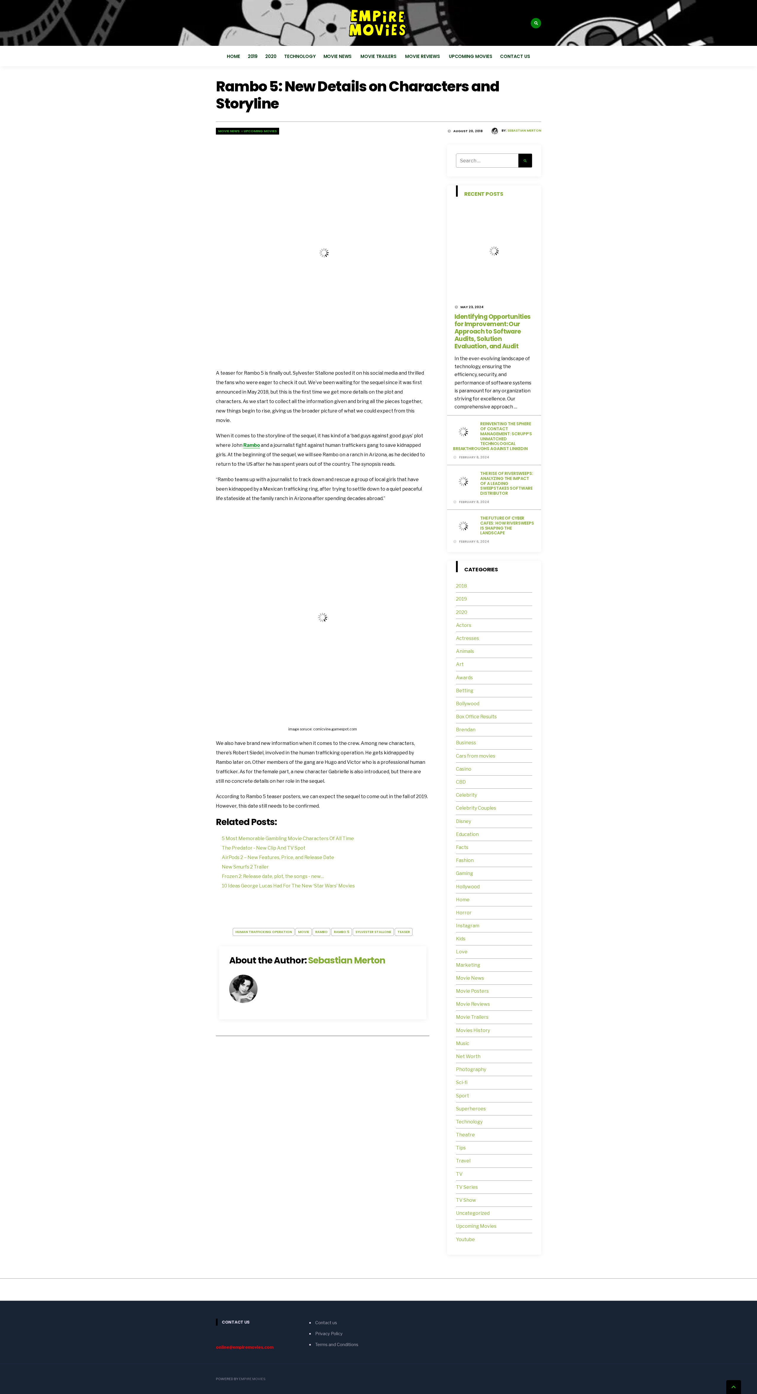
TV (459, 1174)
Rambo (251, 445)
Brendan (465, 729)
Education (467, 834)
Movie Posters (473, 991)
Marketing (468, 965)
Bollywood (467, 703)
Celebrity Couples (476, 808)
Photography (471, 1069)
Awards (464, 677)
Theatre (465, 1135)
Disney (463, 821)
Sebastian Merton (524, 130)
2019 (253, 56)
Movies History (473, 1030)
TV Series (467, 1187)
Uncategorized (473, 1213)
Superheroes (471, 1109)
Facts (462, 847)
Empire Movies (252, 1379)
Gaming (464, 873)
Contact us (515, 56)
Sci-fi (462, 1082)
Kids (460, 939)
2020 (270, 56)
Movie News (338, 56)
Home (233, 56)
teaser (403, 931)
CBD (461, 782)
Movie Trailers (378, 56)
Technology (300, 56)
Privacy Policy (329, 1333)
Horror (464, 913)
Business (466, 742)
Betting (464, 690)
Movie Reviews (423, 56)
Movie (303, 931)
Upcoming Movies (470, 56)
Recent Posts (483, 194)
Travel (463, 1161)
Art (460, 664)
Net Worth (468, 1056)
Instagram (467, 926)
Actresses (467, 638)
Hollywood (468, 887)
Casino (463, 769)
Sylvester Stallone (373, 931)
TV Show (466, 1200)
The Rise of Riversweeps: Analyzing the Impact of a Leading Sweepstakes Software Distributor (506, 483)
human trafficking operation (263, 931)
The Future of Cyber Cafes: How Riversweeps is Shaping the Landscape (507, 525)
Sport (462, 1096)
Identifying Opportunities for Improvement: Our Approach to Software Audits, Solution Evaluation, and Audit (492, 331)
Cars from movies (475, 756)
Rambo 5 (341, 931)
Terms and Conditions (336, 1344)
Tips (461, 1148)
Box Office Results (476, 716)
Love (462, 952)
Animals (465, 651)
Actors (463, 625)
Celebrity (466, 795)
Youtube (465, 1239)
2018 (461, 586)
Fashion (465, 860)
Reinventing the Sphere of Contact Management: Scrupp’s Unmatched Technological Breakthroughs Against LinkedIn (492, 436)
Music (462, 1043)
